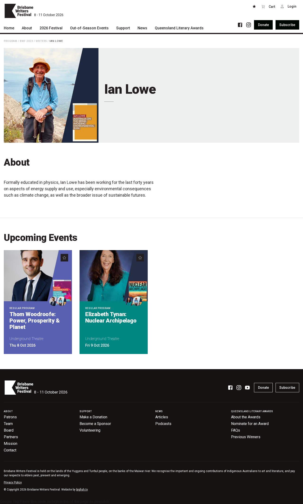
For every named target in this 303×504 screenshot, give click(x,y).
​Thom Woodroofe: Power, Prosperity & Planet (34, 320)
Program (10, 41)
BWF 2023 (26, 41)
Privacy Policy (13, 482)
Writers (41, 41)
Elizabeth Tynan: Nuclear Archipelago (110, 317)
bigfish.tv (82, 489)
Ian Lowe (56, 41)
